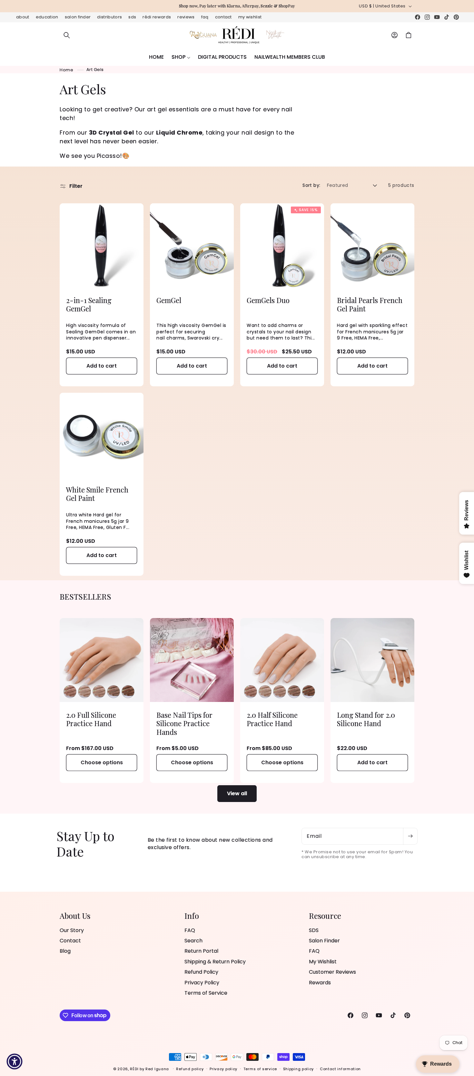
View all (237, 793)
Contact (223, 17)
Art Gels (95, 69)
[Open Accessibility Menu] (14, 1061)
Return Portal (201, 951)
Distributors (109, 17)
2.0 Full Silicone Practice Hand (91, 719)
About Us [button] (75, 915)
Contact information (340, 1068)
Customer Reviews (332, 972)
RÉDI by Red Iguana (150, 1068)
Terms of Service (205, 993)
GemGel (168, 300)
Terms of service (260, 1068)
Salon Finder (78, 17)
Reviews (185, 17)
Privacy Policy (201, 982)
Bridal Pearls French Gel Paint (369, 304)
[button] (67, 35)
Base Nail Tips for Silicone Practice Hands (184, 723)
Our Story (72, 930)
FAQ (205, 17)
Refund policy (189, 1068)
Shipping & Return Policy (215, 961)
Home (66, 69)
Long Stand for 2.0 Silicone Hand (366, 719)
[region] (237, 6)
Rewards (320, 982)
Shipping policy (298, 1068)
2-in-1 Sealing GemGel (89, 304)
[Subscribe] (410, 836)
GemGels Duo (268, 300)
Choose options (102, 762)
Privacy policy (223, 1068)
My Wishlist (250, 17)
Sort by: (311, 185)
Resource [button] (325, 915)
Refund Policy (201, 972)
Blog (65, 951)
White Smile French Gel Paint (97, 493)
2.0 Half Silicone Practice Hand (272, 719)
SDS (132, 17)
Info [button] (191, 915)
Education (47, 17)
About (22, 17)
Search (193, 940)
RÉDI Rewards (157, 17)
